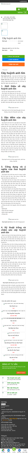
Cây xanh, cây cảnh (9, 17)
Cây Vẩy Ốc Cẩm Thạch (13, 350)
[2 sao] (10, 41)
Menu (20, 12)
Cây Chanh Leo (13, 306)
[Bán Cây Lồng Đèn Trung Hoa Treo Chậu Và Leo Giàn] (13, 311)
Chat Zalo (8, 452)
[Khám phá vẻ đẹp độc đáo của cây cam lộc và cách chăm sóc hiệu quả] (13, 318)
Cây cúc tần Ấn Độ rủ (13, 335)
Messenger (19, 452)
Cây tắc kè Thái (13, 357)
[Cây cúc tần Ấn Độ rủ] (13, 333)
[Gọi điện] (14, 449)
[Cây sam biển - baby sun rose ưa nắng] (13, 326)
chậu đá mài (8, 290)
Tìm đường (3, 452)
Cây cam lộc (13, 320)
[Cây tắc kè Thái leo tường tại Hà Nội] (13, 355)
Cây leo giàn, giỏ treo (9, 18)
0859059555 (24, 1)
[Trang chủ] (5, 3)
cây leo (16, 97)
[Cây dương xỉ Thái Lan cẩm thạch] (13, 340)
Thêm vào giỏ (13, 64)
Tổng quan (4, 69)
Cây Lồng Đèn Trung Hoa (13, 313)
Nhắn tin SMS (24, 452)
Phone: (13, 56)
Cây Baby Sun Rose (13, 328)
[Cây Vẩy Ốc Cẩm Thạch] (13, 348)
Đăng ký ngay (21, 372)
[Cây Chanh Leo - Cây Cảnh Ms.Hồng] (13, 303)
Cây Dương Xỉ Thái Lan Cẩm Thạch (13, 343)
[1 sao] (9, 41)
